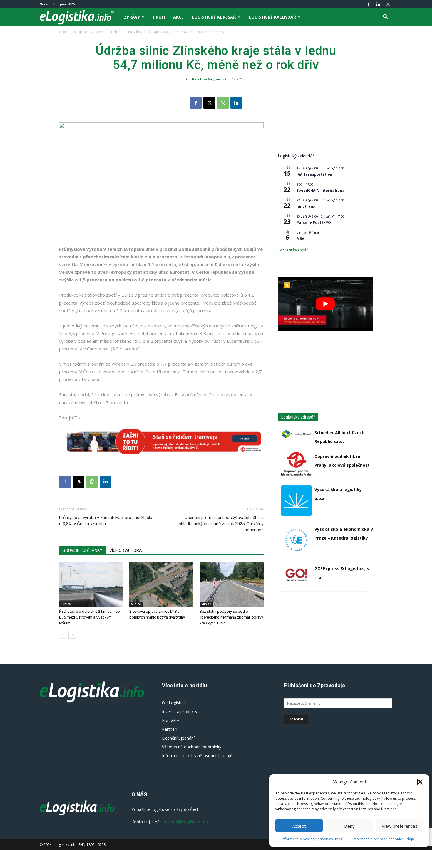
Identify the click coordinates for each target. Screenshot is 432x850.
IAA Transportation (314, 174)
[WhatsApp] (223, 103)
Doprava (82, 31)
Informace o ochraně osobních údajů (312, 838)
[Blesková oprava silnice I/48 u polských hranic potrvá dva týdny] (161, 584)
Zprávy (132, 17)
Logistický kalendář (272, 17)
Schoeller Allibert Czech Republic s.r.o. (339, 437)
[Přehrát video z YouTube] (325, 303)
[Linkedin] (378, 4)
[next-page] (72, 635)
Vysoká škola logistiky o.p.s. (338, 494)
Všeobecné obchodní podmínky (191, 747)
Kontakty (170, 720)
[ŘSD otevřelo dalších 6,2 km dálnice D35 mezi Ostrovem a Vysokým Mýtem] (91, 584)
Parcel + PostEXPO (314, 222)
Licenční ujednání (178, 738)
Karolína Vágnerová (209, 79)
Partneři (169, 729)
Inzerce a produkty (179, 711)
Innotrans (306, 206)
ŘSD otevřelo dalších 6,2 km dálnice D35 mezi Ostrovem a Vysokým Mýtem (89, 617)
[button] (420, 782)
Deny (349, 826)
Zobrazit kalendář (293, 250)
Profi (159, 17)
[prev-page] (62, 635)
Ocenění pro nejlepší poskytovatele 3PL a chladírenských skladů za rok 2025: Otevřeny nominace (221, 523)
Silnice (100, 31)
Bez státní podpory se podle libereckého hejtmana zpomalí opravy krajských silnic (231, 617)
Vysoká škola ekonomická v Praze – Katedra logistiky (343, 533)
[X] (388, 4)
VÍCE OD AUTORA (125, 550)
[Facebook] (368, 4)
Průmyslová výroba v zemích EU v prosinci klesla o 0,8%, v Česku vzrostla (105, 520)
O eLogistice (174, 702)
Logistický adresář (214, 17)
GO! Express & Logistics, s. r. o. (342, 573)
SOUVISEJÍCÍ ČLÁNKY (82, 550)
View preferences (400, 826)
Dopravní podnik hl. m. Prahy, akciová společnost (342, 460)
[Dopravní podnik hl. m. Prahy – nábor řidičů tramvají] (161, 441)
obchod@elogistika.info (186, 821)
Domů (64, 31)
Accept (299, 826)
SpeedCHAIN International (321, 190)
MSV (300, 238)
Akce (178, 17)
